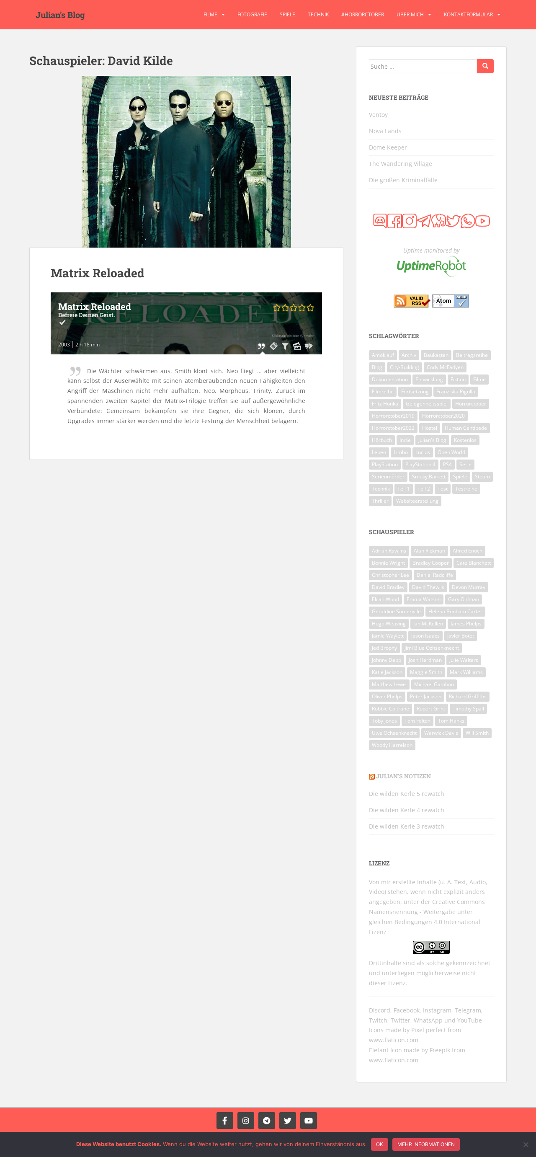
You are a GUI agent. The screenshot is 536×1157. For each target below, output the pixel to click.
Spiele (287, 14)
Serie (465, 464)
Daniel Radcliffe (435, 574)
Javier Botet (460, 635)
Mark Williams (466, 672)
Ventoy (378, 115)
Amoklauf (383, 355)
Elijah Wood (385, 599)
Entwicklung (429, 379)
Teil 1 (403, 488)
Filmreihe (383, 391)
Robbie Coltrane (390, 708)
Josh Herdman (425, 660)
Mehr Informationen (426, 1144)
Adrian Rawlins (389, 550)
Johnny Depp (386, 660)
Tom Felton (417, 720)
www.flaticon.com (393, 1040)
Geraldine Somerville (396, 611)
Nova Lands (385, 131)
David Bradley (388, 587)
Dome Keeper (388, 147)
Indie (405, 440)
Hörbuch (382, 440)
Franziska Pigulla (455, 391)
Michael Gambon (434, 684)
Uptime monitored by (431, 250)
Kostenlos (465, 440)
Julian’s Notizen (403, 776)
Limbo (401, 452)
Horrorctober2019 (393, 415)
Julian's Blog (60, 14)
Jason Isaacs (425, 635)
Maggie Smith (426, 672)
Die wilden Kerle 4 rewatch (406, 810)
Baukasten (436, 355)
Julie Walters (463, 660)
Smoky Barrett (429, 476)
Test (443, 488)
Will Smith (477, 732)
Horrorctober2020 (443, 415)
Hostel (429, 427)
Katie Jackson (387, 672)
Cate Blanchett (473, 562)
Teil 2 (423, 488)
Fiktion (458, 379)
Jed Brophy (384, 647)
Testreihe (466, 488)
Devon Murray (468, 587)
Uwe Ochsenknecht (394, 732)
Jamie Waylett (388, 635)
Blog (377, 367)
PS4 (447, 464)
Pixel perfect (428, 1030)
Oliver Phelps (387, 696)
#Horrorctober (362, 14)
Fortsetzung (415, 391)
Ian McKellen (428, 623)
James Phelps (466, 623)
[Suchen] (485, 66)
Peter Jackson (425, 696)
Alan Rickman (429, 550)
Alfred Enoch (467, 550)
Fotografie (252, 14)
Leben (379, 452)
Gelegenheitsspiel (427, 403)
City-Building (404, 367)
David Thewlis (428, 587)
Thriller (380, 500)
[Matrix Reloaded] (186, 162)
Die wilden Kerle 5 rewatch (406, 794)
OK (379, 1144)
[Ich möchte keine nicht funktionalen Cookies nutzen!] (525, 1144)
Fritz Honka (385, 403)
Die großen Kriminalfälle (403, 180)
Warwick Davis (441, 732)
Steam (482, 476)
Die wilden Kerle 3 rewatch (406, 826)
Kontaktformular (468, 14)
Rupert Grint (431, 708)
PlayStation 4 (420, 464)
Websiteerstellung (417, 500)
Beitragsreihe (472, 355)
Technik (318, 14)
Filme (210, 14)
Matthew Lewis (389, 684)
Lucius (422, 452)
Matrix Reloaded (97, 273)
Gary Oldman (463, 599)
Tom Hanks (451, 720)
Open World (451, 452)
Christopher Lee (390, 574)
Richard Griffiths (468, 696)
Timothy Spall (468, 708)
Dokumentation (390, 379)
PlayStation (385, 464)
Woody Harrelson (392, 745)
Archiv (409, 355)
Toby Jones (384, 720)
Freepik (440, 1050)
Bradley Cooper (430, 562)
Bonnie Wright (388, 562)
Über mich (410, 14)
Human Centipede (466, 427)
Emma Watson (424, 599)
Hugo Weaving (389, 623)
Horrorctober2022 (393, 427)
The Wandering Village (400, 164)
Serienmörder (388, 476)
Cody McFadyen (445, 367)
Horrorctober (470, 403)
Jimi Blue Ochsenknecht (432, 647)
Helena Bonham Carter (455, 611)
